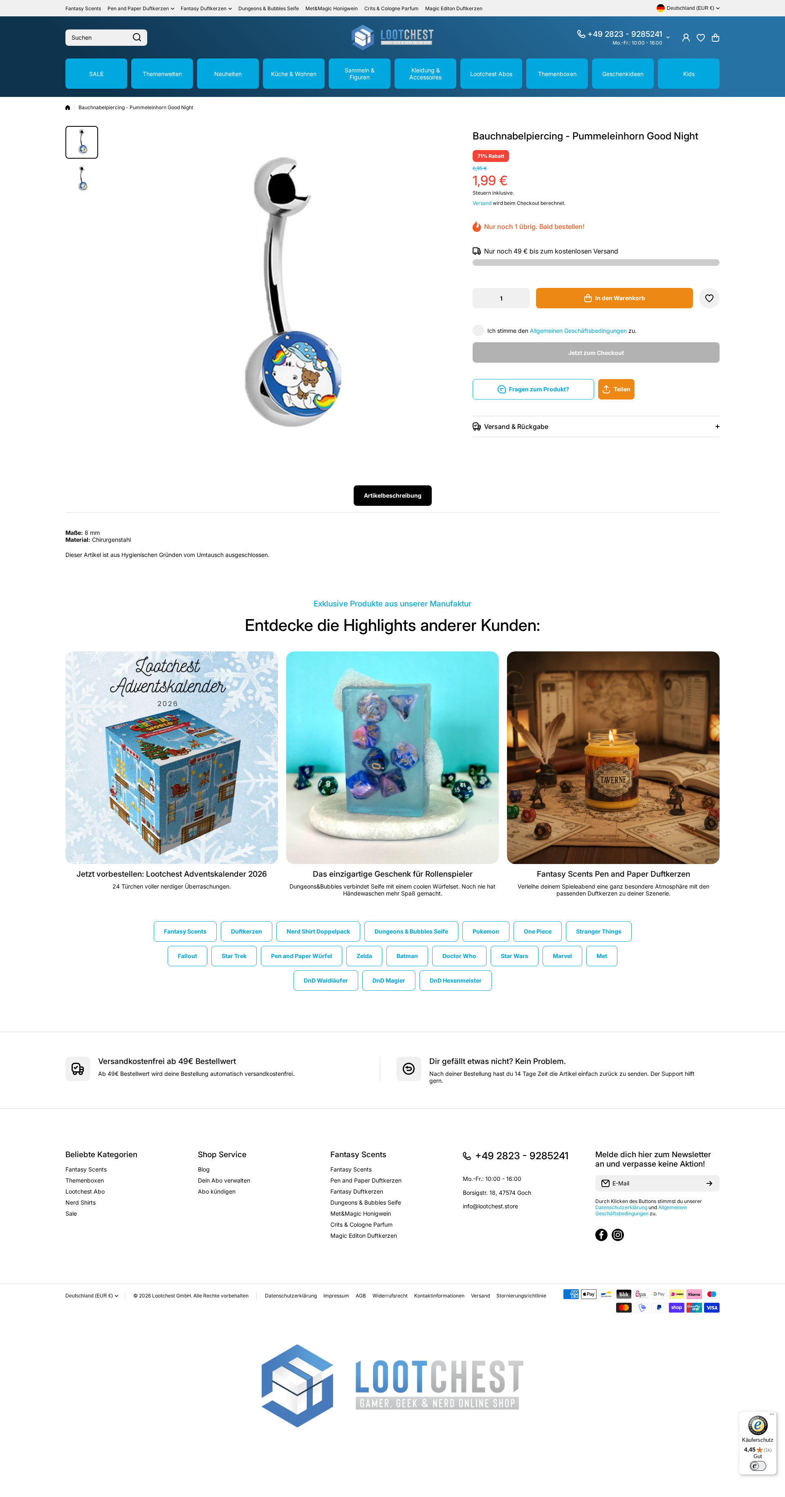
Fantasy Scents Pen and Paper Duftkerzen (613, 874)
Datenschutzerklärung (621, 1207)
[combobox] (106, 37)
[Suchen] (137, 37)
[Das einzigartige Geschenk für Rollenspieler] (392, 757)
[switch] (758, 1466)
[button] (715, 38)
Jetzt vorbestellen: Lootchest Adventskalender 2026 (171, 874)
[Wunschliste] (701, 38)
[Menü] (772, 1416)
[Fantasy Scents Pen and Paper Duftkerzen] (613, 757)
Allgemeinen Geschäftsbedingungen (578, 330)
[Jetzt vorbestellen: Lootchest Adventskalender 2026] (171, 757)
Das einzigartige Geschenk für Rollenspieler (393, 874)
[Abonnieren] (709, 1183)
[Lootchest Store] (392, 37)
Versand (482, 203)
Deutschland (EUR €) (89, 1296)
